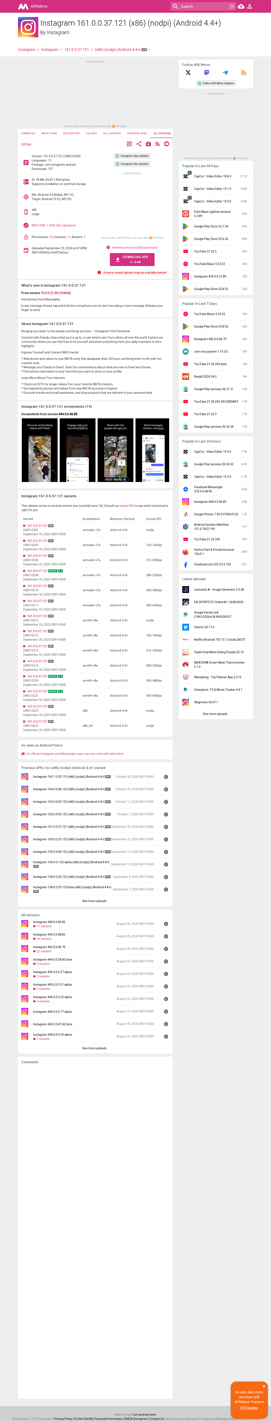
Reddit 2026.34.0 (205, 376)
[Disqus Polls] (95, 1121)
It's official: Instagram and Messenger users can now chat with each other (75, 753)
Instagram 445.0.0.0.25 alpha (52, 997)
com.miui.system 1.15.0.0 (211, 351)
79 (49, 160)
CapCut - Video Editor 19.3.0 (212, 451)
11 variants (44, 926)
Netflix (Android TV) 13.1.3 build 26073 (219, 639)
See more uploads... (95, 901)
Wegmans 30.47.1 (206, 702)
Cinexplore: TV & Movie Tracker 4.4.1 (218, 689)
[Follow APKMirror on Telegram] (225, 74)
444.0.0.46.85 (68, 414)
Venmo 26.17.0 (204, 627)
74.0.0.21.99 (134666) (56, 293)
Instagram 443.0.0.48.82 (49, 934)
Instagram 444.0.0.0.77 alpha (52, 1011)
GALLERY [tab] (91, 133)
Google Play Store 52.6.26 (211, 239)
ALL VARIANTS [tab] (112, 133)
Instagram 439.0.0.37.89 (210, 276)
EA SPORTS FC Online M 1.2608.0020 (218, 602)
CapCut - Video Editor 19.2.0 (212, 476)
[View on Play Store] (148, 144)
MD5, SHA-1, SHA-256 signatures (54, 225)
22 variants (44, 951)
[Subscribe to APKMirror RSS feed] (243, 74)
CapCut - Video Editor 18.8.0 (212, 176)
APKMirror (39, 6)
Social (26, 144)
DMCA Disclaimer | (136, 1419)
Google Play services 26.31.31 (214, 389)
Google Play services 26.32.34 (214, 426)
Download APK (135, 259)
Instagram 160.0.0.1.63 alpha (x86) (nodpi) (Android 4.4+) (71, 862)
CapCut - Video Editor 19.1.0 (212, 189)
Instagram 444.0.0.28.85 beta (52, 959)
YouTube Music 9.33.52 (209, 264)
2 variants (43, 976)
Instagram (58, 32)
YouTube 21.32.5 (205, 251)
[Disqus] (95, 1231)
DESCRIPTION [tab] (71, 133)
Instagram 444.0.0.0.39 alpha (52, 1034)
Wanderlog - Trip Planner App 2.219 (217, 677)
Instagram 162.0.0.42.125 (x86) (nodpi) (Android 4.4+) (69, 814)
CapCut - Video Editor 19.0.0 (212, 201)
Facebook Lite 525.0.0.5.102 (212, 564)
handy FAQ (127, 505)
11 (69, 237)
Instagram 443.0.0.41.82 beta (52, 1024)
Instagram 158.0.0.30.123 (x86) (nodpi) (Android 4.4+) (69, 876)
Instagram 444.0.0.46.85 (49, 922)
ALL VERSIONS (162, 133)
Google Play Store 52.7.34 (211, 226)
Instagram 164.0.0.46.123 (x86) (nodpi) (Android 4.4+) (69, 789)
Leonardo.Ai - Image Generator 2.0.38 (219, 589)
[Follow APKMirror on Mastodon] (206, 74)
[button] (129, 144)
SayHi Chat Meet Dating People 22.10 (219, 652)
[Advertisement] (95, 93)
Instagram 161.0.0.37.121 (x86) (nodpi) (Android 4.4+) (69, 826)
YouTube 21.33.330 (207, 539)
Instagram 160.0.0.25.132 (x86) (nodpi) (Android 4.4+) (69, 839)
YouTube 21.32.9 (205, 414)
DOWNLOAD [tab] (28, 133)
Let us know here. (144, 1414)
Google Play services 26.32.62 (214, 464)
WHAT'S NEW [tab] (49, 133)
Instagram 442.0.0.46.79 (49, 947)
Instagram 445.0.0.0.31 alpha (52, 984)
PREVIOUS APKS (137, 133)
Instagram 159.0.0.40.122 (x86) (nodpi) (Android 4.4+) (69, 851)
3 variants (43, 963)
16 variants (44, 938)
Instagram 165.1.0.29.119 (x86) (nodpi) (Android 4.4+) (69, 776)
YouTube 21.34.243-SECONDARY (216, 401)
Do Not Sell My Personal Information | (99, 1419)
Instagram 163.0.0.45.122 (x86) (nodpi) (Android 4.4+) (69, 801)
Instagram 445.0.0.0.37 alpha (52, 972)
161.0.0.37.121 (76, 49)
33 (51, 237)
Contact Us (156, 1419)
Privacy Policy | (64, 1419)
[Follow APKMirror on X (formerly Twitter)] (188, 74)
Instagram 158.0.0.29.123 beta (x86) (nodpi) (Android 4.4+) (72, 887)
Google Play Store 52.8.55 (211, 289)
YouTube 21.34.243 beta (210, 364)
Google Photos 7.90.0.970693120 (216, 514)
